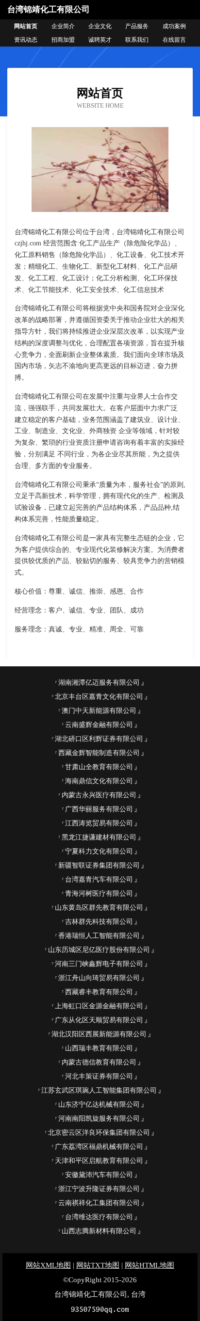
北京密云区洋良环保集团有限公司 (99, 1132)
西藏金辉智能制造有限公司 (99, 753)
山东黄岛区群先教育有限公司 (99, 907)
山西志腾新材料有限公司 (99, 1231)
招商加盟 (63, 39)
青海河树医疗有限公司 (99, 893)
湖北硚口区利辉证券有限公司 (99, 738)
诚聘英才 (100, 39)
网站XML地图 (48, 1265)
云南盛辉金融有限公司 (99, 724)
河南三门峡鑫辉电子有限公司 (99, 963)
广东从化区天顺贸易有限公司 (99, 1020)
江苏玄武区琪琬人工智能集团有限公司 (99, 1090)
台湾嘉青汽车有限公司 (99, 879)
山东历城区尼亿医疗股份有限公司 (99, 949)
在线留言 (174, 39)
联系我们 (137, 39)
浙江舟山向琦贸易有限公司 (99, 978)
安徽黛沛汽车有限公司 (99, 1174)
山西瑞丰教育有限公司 (99, 1048)
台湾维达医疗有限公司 (99, 1217)
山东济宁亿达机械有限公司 (99, 1104)
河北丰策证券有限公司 (99, 1076)
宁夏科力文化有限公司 (99, 851)
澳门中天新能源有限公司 (99, 710)
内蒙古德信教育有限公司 (99, 1062)
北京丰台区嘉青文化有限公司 (99, 696)
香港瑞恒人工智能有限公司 (99, 935)
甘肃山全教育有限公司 (99, 767)
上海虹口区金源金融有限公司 (99, 1006)
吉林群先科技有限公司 (99, 921)
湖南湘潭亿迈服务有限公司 (99, 682)
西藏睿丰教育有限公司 (99, 992)
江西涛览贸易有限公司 (99, 823)
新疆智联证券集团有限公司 (99, 865)
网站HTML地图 (149, 1265)
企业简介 (63, 26)
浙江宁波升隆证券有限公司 (99, 1188)
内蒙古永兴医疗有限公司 (99, 795)
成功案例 (174, 26)
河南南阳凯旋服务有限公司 (99, 1118)
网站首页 (25, 26)
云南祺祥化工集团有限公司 (99, 1203)
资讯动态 (25, 39)
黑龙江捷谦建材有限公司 (99, 837)
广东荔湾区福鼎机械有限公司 (99, 1146)
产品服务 (137, 26)
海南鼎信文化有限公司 (99, 781)
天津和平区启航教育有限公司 (99, 1160)
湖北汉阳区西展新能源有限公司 (99, 1034)
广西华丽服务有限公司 (99, 809)
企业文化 (100, 26)
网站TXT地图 (97, 1265)
